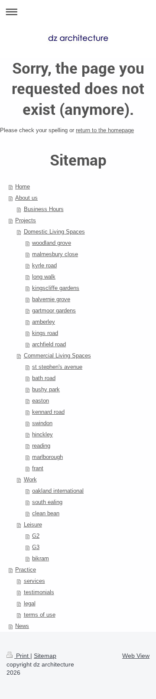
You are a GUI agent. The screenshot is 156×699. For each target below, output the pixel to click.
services (34, 581)
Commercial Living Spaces (57, 355)
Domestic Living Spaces (54, 231)
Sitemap (45, 655)
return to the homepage (105, 130)
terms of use (39, 614)
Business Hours (44, 209)
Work (30, 479)
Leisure (33, 524)
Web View (136, 655)
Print (22, 655)
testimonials (39, 592)
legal (30, 603)
